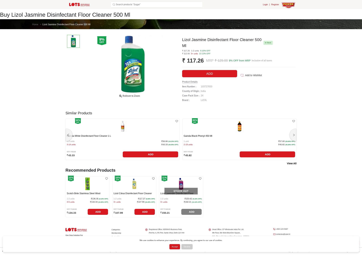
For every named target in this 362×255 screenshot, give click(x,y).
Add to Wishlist (253, 75)
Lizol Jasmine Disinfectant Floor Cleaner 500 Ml (66, 24)
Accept (175, 247)
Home (35, 24)
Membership (116, 233)
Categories (116, 230)
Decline (187, 247)
